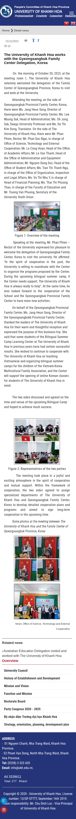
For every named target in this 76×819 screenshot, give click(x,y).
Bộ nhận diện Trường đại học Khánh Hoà (30, 717)
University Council (16, 671)
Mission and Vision (16, 686)
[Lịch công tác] (3, 809)
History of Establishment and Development (32, 678)
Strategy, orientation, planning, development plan (36, 724)
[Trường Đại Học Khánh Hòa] (38, 10)
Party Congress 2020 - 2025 (22, 709)
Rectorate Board (14, 701)
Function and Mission (18, 694)
